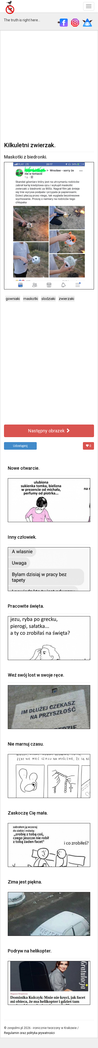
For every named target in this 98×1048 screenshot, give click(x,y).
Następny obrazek (47, 430)
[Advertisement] (49, 85)
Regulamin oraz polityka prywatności (29, 1033)
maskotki (30, 299)
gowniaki (13, 299)
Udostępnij (20, 446)
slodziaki (48, 299)
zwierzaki (66, 299)
